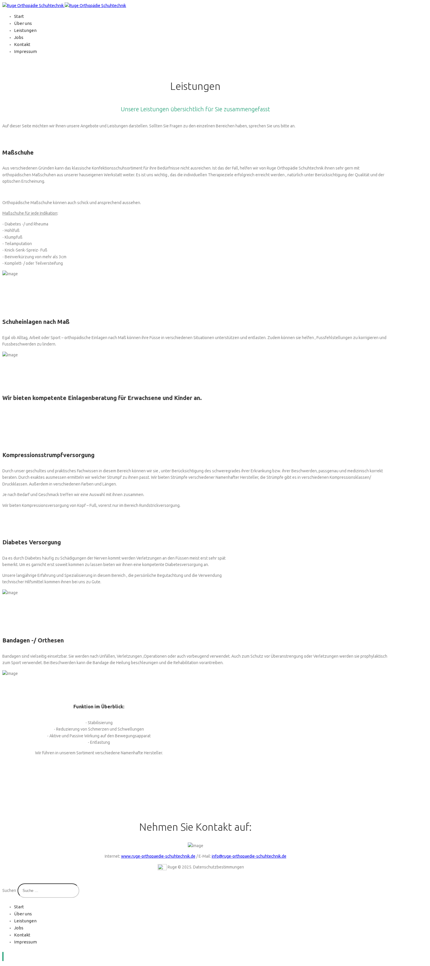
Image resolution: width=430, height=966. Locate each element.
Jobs (18, 37)
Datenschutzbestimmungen (218, 867)
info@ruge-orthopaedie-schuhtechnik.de (249, 856)
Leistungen (25, 30)
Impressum (25, 51)
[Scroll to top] (3, 956)
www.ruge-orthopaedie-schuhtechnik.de (158, 856)
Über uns (23, 23)
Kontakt (22, 44)
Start (19, 16)
